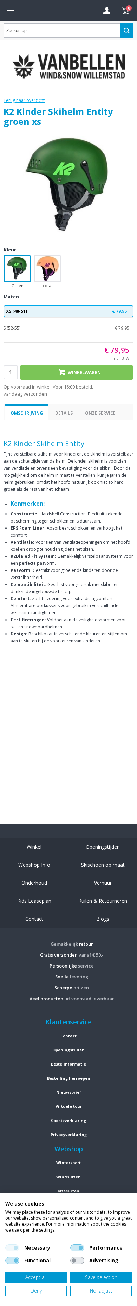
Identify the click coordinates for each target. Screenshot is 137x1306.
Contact (34, 918)
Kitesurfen (68, 1191)
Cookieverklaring (68, 1120)
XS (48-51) (66, 311)
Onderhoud (34, 882)
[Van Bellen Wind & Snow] (68, 61)
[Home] (11, 11)
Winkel (34, 846)
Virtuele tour (69, 1106)
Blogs (102, 918)
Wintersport (68, 1162)
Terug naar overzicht (24, 100)
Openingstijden (103, 846)
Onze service (100, 413)
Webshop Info (34, 864)
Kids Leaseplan (34, 900)
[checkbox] (12, 1247)
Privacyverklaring (69, 1134)
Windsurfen (68, 1176)
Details (64, 413)
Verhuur (103, 882)
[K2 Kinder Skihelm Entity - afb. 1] (68, 186)
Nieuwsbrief (68, 1092)
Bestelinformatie (68, 1064)
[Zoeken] (126, 30)
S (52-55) (66, 328)
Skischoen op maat (103, 864)
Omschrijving (27, 413)
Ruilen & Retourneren (102, 900)
